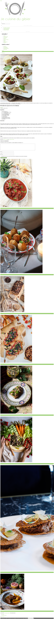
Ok (28, 618)
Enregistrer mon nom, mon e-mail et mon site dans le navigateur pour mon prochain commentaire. (14, 156)
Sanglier (5, 42)
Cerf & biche (5, 37)
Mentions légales (4, 615)
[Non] (33, 618)
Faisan (4, 38)
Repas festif (5, 49)
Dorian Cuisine (5, 139)
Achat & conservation (7, 28)
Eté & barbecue (6, 47)
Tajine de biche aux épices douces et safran (9, 611)
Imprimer (1, 107)
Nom (1, 151)
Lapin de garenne (6, 39)
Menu (1, 0)
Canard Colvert (6, 36)
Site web (1, 154)
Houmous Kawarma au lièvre (6, 463)
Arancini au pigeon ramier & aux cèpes (8, 274)
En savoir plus (31, 618)
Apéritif (5, 46)
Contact (3, 614)
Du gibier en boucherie (7, 27)
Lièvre (4, 40)
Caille (4, 35)
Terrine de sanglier (4, 313)
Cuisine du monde (6, 48)
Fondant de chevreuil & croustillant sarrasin (10, 572)
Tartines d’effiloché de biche (6, 364)
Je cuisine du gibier (11, 139)
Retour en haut (2, 616)
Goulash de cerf (3, 208)
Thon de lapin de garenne (5, 415)
